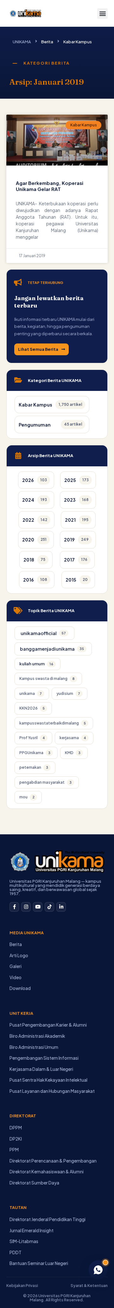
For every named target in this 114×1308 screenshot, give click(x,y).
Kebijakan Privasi (22, 1285)
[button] (102, 13)
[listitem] (36, 480)
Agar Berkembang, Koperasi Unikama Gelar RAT (49, 186)
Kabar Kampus (77, 41)
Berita (47, 41)
